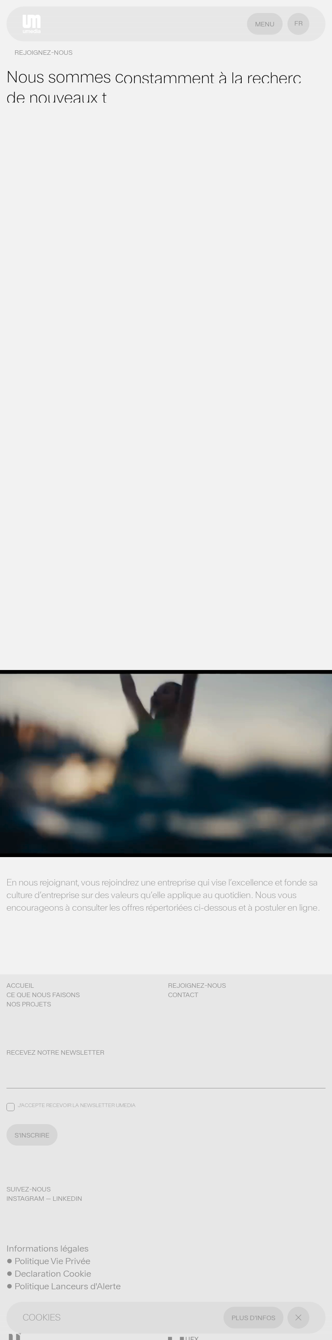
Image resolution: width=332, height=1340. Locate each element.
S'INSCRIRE (32, 1135)
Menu (265, 24)
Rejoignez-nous (197, 985)
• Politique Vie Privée (48, 1261)
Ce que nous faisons (43, 995)
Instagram (25, 1198)
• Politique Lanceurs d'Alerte (63, 1286)
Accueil (20, 985)
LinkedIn (67, 1198)
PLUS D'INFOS (253, 1318)
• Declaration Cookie (48, 1273)
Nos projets (28, 1004)
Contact (183, 995)
